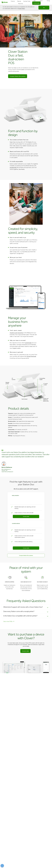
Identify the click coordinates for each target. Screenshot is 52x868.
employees (28, 342)
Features (19, 1)
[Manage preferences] (2, 865)
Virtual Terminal (31, 356)
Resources (20, 3)
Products (13, 1)
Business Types (26, 1)
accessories (13, 167)
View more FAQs (7, 621)
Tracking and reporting (16, 332)
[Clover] (5, 2)
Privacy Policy (21, 8)
